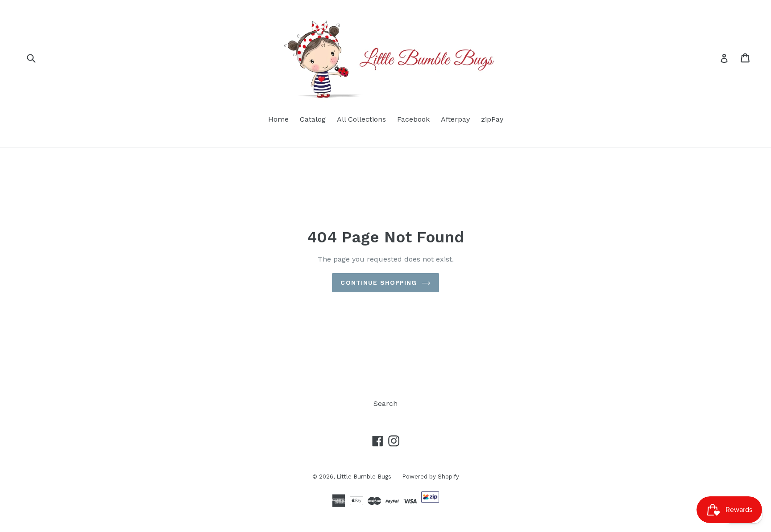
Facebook (413, 119)
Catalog (313, 119)
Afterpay (455, 119)
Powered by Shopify (430, 476)
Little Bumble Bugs (364, 476)
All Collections (361, 119)
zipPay (492, 119)
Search (385, 403)
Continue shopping (378, 282)
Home (278, 119)
